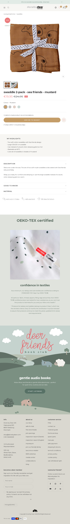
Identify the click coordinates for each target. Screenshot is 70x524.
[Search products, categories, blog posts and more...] (8, 7)
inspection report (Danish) (35, 437)
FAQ (49, 423)
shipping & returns (54, 447)
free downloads (31, 430)
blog (27, 464)
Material (8, 191)
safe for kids (30, 426)
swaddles (19, 14)
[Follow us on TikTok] (55, 488)
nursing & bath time (9, 14)
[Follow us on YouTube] (50, 488)
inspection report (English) (35, 440)
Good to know (11, 186)
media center (30, 457)
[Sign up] (30, 499)
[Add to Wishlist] (63, 120)
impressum (30, 443)
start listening (35, 391)
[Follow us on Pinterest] (60, 483)
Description (9, 164)
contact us (51, 426)
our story (29, 423)
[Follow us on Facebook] (50, 483)
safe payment (30, 199)
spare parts (52, 437)
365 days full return (47, 199)
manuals (51, 440)
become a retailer (32, 450)
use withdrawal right (55, 461)
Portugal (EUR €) (10, 504)
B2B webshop (31, 454)
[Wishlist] (60, 7)
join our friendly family (33, 447)
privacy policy (52, 454)
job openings (30, 433)
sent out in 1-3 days (12, 199)
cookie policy (52, 457)
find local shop (53, 433)
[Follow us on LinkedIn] (60, 488)
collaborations (31, 461)
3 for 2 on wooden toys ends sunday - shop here (35, 2)
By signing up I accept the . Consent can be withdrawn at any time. (19, 494)
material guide (53, 430)
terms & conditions (54, 450)
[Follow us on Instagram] (55, 483)
